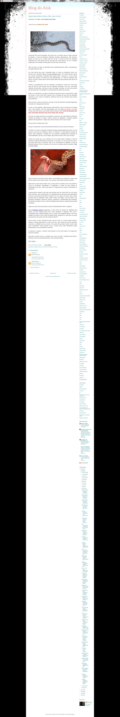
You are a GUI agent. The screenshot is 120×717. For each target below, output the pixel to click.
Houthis (80, 194)
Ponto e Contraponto (85, 446)
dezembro (84, 472)
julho (83, 481)
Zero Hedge (81, 401)
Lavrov (80, 224)
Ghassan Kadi (82, 172)
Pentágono (81, 275)
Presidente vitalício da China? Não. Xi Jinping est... (85, 603)
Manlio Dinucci (82, 240)
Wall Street (81, 359)
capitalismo (81, 377)
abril (83, 486)
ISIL (80, 196)
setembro (84, 477)
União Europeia (82, 348)
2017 (82, 689)
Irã (79, 204)
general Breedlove (83, 379)
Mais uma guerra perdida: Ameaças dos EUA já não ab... (85, 632)
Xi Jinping (81, 365)
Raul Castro (81, 285)
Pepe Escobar (82, 277)
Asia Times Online (83, 55)
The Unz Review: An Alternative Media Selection (84, 408)
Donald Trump (82, 112)
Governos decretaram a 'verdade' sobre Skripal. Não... (85, 564)
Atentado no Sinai (83, 62)
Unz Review (81, 352)
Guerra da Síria (82, 186)
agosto (83, 479)
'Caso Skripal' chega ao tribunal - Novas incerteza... (84, 520)
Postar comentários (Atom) (54, 276)
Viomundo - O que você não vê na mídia (86, 430)
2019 (82, 469)
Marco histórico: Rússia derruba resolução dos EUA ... (85, 644)
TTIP (80, 317)
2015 (82, 693)
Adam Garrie (82, 19)
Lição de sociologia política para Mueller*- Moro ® (85, 681)
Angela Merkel (82, 45)
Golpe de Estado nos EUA (84, 178)
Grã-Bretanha (82, 182)
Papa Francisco (82, 271)
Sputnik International (83, 405)
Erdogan (81, 128)
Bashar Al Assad (82, 68)
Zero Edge (81, 375)
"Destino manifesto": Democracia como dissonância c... (85, 514)
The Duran (81, 324)
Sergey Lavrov (82, 299)
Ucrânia (80, 346)
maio (83, 484)
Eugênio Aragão (82, 138)
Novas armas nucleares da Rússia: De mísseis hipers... (85, 581)
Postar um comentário (34, 267)
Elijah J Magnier (82, 124)
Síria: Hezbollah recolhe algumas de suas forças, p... (85, 609)
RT (80, 392)
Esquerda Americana (83, 132)
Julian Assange (82, 218)
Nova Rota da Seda (83, 259)
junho (83, 483)
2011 (82, 695)
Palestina (81, 269)
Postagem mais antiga (71, 273)
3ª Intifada (81, 15)
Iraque (80, 202)
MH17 (80, 236)
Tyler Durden (82, 340)
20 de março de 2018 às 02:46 (38, 264)
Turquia (80, 338)
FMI (80, 150)
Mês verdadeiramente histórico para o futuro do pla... (85, 526)
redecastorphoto (84, 462)
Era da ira (81, 126)
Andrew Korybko (82, 41)
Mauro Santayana (83, 244)
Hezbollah (81, 190)
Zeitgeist (81, 373)
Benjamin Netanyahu (83, 70)
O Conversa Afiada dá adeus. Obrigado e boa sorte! (85, 458)
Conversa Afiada (84, 455)
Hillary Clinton (82, 192)
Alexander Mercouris (83, 37)
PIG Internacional (82, 267)
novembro (84, 474)
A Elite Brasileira (82, 17)
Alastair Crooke (82, 31)
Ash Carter (81, 52)
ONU (80, 261)
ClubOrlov (81, 86)
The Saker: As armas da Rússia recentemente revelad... (85, 616)
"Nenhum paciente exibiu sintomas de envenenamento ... (85, 545)
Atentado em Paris (83, 58)
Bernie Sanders (82, 72)
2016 (82, 691)
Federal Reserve (82, 156)
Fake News (81, 154)
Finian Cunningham (83, 160)
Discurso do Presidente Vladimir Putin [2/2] (85, 665)
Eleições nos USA (83, 122)
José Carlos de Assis (83, 214)
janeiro (83, 687)
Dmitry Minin (82, 106)
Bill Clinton (81, 74)
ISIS (80, 200)
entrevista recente (37, 210)
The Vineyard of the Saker (48, 19)
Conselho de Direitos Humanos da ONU (83, 91)
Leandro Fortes (82, 226)
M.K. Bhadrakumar (83, 234)
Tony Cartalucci (82, 334)
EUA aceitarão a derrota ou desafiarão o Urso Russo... (85, 501)
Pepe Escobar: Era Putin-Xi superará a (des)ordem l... (85, 507)
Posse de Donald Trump (84, 279)
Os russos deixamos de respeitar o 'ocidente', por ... (85, 538)
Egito (80, 120)
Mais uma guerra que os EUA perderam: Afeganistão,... (85, 670)
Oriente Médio (82, 265)
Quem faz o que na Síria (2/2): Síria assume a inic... (85, 660)
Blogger (72, 714)
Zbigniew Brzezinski (83, 371)
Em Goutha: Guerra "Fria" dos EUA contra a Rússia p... (85, 638)
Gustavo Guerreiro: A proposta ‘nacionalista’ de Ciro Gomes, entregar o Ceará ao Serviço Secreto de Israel (86, 434)
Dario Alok (89, 702)
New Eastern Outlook (83, 258)
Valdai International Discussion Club (83, 355)
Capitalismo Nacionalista (84, 80)
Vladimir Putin (82, 357)
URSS (80, 342)
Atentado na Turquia (83, 60)
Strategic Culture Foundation (85, 309)
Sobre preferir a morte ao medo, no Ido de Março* (85, 598)
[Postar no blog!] (46, 245)
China (80, 84)
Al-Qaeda (81, 29)
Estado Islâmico (82, 134)
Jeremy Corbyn (82, 208)
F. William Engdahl (83, 146)
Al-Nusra (81, 27)
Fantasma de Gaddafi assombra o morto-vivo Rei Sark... (84, 532)
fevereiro (84, 685)
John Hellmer (82, 210)
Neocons (81, 256)
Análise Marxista (82, 47)
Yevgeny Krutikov (83, 369)
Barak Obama (82, 66)
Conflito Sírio (82, 88)
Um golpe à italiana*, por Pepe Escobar (85, 627)
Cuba (80, 98)
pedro (33, 252)
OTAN (80, 264)
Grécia (80, 184)
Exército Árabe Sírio (83, 144)
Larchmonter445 (82, 220)
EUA (80, 116)
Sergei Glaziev (82, 297)
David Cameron (82, 102)
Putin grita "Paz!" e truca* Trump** (84, 650)
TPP (80, 315)
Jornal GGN (81, 212)
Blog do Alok (39, 8)
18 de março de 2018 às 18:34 (38, 258)
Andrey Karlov (82, 43)
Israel (80, 206)
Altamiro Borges (84, 423)
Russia (40, 246)
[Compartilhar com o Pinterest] (50, 245)
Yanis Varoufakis (82, 367)
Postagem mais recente (34, 273)
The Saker (44, 246)
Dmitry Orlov (82, 108)
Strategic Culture (82, 307)
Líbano (80, 230)
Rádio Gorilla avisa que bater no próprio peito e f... (85, 558)
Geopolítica (36, 246)
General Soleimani (83, 166)
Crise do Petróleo (82, 96)
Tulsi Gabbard (82, 336)
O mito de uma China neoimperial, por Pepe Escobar (85, 592)
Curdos (80, 100)
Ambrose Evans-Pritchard (84, 39)
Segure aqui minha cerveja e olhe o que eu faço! (85, 587)
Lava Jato (81, 222)
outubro (83, 476)
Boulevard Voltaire (83, 76)
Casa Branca (82, 82)
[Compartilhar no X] (47, 245)
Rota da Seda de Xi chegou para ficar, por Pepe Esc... (85, 655)
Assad (80, 56)
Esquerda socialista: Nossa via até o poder (85, 676)
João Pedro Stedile (83, 216)
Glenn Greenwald (82, 174)
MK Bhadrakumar (82, 238)
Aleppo (80, 35)
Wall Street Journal (83, 361)
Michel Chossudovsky (83, 246)
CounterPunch (82, 399)
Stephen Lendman (83, 305)
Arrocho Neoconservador (84, 49)
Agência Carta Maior (83, 417)
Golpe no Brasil (82, 180)
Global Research (82, 176)
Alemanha (81, 33)
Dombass (81, 110)
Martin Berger (82, 242)
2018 (82, 470)
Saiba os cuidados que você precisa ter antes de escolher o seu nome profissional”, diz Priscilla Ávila (85, 450)
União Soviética (82, 350)
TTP (80, 319)
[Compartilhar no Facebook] (49, 245)
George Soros (82, 170)
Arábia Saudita (82, 50)
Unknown (34, 261)
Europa (80, 140)
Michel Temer (82, 248)
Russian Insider (82, 403)
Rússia (80, 293)
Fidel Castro (81, 158)
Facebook (81, 152)
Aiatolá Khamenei (83, 23)
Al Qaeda (81, 25)
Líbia (80, 232)
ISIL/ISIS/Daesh (82, 198)
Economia (81, 118)
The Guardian (82, 326)
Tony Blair (81, 332)
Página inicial (53, 273)
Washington (81, 363)
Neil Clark (81, 252)
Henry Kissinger (82, 188)
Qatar (80, 283)
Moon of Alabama (82, 250)
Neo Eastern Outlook (83, 254)
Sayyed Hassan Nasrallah (84, 295)
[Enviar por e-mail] (45, 245)
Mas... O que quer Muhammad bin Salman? (85, 570)
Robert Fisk (81, 287)
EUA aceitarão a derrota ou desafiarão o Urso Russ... (85, 491)
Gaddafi (81, 164)
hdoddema (63, 714)
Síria (80, 313)
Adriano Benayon (82, 21)
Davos (80, 104)
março (83, 488)
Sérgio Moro (81, 311)
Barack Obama (82, 64)
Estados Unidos (82, 136)
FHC (80, 148)
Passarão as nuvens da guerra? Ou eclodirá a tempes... (84, 575)
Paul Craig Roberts (83, 273)
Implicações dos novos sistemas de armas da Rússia (85, 622)
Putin (80, 281)
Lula (80, 228)
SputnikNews (82, 303)
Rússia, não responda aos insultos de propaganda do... (85, 552)
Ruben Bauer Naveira (83, 289)
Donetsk (81, 114)
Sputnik (80, 301)
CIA (80, 78)
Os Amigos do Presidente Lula (84, 440)
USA (80, 344)
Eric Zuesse (81, 130)
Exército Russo (82, 142)
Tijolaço (81, 386)
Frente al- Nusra (82, 162)
